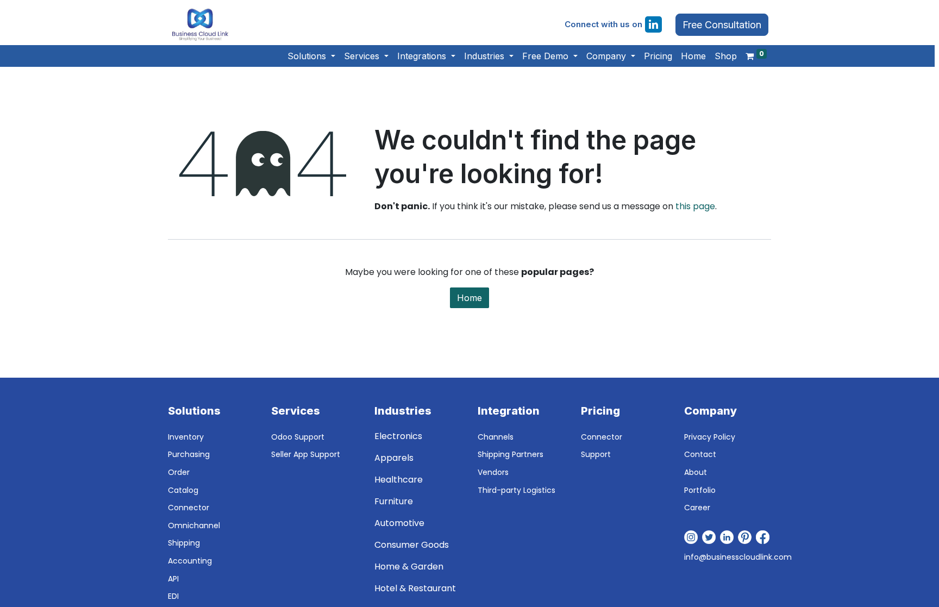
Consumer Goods (411, 545)
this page (695, 206)
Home (469, 297)
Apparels (394, 458)
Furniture (393, 501)
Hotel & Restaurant (415, 588)
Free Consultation (722, 24)
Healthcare (398, 479)
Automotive (399, 523)
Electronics (398, 436)
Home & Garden (408, 566)
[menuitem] (658, 56)
